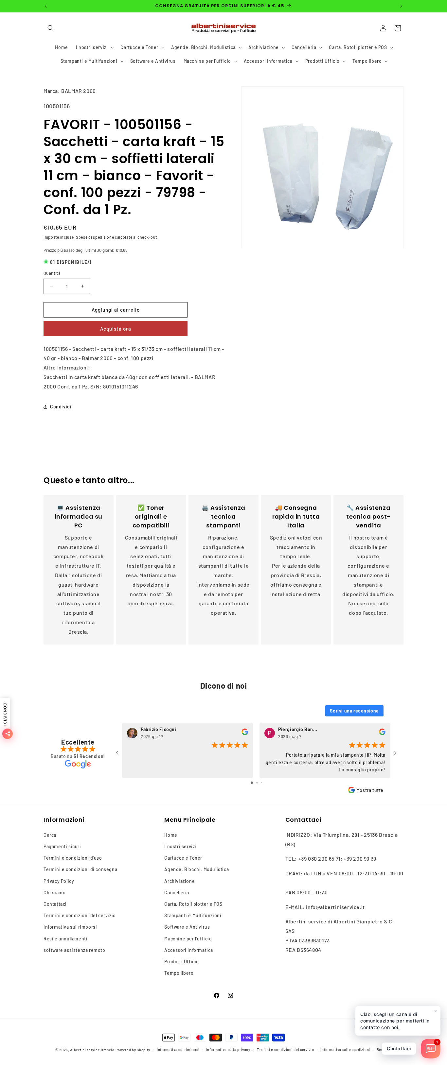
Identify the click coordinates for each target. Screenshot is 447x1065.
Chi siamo (54, 892)
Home (170, 835)
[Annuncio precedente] (46, 6)
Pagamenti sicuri (62, 846)
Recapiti (384, 1049)
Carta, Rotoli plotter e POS (193, 904)
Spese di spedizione (95, 237)
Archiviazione (179, 881)
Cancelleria (176, 892)
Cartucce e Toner (183, 858)
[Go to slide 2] (257, 782)
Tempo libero (178, 973)
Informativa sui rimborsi (70, 927)
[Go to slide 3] (261, 782)
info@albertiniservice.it (335, 907)
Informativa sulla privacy (228, 1049)
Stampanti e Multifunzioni (192, 915)
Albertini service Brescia (92, 1050)
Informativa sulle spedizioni (345, 1049)
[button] (51, 28)
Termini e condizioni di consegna (80, 869)
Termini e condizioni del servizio (80, 915)
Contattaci (55, 904)
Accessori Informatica (188, 950)
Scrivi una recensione (354, 710)
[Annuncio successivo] (401, 6)
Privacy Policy (59, 881)
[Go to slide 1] (252, 782)
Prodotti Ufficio (181, 961)
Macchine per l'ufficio (188, 938)
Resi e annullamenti (65, 938)
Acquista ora (115, 329)
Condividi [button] (60, 406)
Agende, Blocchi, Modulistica (196, 869)
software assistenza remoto (74, 950)
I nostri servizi (180, 846)
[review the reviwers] (244, 733)
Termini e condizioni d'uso (73, 858)
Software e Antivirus (187, 927)
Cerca (50, 835)
